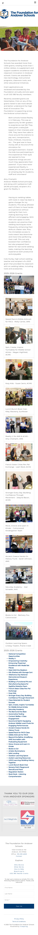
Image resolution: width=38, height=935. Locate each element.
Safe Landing (14, 753)
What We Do (19, 867)
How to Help (19, 869)
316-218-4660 (22, 854)
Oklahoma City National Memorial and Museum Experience (18, 677)
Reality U (12, 658)
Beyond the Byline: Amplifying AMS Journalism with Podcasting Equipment (21, 739)
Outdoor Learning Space (18, 756)
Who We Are (19, 865)
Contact (19, 856)
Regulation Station (16, 772)
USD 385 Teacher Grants (19, 873)
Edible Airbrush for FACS (18, 735)
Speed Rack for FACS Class (19, 732)
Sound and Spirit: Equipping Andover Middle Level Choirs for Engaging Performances (21, 723)
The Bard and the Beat (18, 712)
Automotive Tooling (16, 714)
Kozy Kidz (12, 693)
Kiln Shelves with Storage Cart (21, 672)
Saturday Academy (16, 709)
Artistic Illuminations (17, 751)
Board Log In (19, 871)
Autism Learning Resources (20, 758)
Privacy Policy (19, 919)
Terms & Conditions (19, 921)
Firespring (24, 926)
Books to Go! (13, 749)
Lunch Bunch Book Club (18, 765)
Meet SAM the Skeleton (18, 670)
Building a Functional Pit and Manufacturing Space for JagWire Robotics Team (20, 684)
